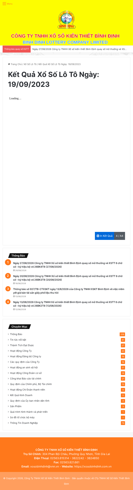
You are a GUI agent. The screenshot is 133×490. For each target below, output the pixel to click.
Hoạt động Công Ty (21, 350)
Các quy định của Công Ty (25, 362)
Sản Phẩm (15, 406)
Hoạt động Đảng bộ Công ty (25, 356)
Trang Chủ (16, 64)
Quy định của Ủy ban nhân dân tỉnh (29, 400)
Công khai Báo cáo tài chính (25, 378)
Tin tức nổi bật (18, 339)
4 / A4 (119, 235)
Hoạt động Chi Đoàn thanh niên (27, 389)
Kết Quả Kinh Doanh (21, 395)
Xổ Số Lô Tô (30, 64)
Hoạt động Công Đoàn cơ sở (26, 373)
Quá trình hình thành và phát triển (29, 411)
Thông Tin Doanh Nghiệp (24, 423)
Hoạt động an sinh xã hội (24, 367)
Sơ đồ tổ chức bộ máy (22, 417)
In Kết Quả (105, 235)
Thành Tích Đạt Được (22, 345)
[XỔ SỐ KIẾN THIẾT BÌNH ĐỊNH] (66, 19)
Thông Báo (16, 334)
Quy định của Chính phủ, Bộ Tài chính (31, 384)
